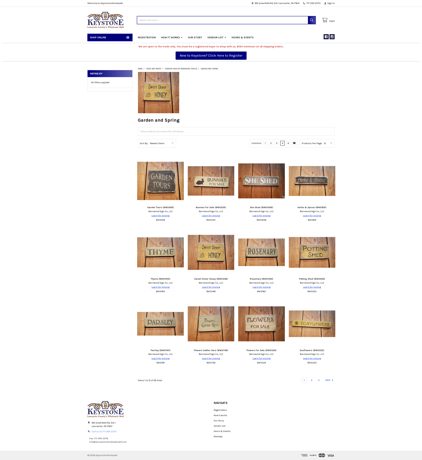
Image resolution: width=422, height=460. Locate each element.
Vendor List (215, 37)
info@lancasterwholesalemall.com (108, 442)
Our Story (195, 37)
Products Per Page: (312, 143)
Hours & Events (243, 37)
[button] (211, 55)
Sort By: (144, 143)
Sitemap (218, 436)
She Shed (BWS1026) (261, 207)
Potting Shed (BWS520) (312, 278)
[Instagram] (332, 36)
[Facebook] (326, 36)
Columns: (257, 143)
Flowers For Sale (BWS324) (261, 350)
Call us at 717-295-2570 (104, 431)
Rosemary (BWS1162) (261, 278)
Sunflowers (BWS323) (312, 350)
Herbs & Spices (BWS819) (312, 207)
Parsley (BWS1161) (160, 350)
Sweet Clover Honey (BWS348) (211, 278)
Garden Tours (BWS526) (160, 207)
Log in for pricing (160, 215)
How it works (170, 37)
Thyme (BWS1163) (160, 278)
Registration (147, 37)
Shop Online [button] (98, 37)
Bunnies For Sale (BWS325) (211, 207)
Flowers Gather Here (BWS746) (211, 350)
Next (328, 380)
